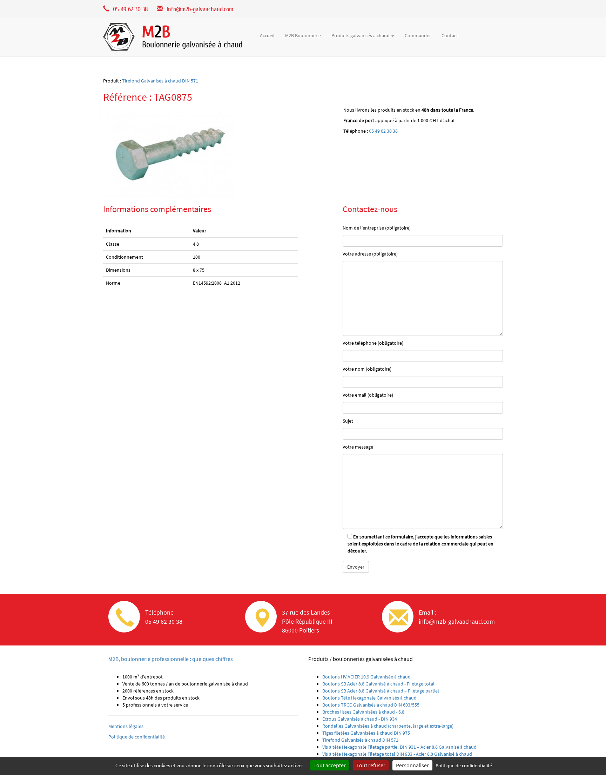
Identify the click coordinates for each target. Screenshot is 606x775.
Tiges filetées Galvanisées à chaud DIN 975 (366, 733)
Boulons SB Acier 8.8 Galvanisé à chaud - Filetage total (378, 684)
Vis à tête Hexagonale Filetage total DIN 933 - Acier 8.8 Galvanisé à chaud (397, 754)
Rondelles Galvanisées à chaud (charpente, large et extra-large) (387, 726)
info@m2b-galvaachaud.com (200, 9)
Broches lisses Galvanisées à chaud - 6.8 (363, 712)
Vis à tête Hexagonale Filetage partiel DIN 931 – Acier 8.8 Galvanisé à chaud (399, 747)
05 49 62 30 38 (383, 131)
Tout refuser (370, 765)
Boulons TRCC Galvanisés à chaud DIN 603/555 (370, 705)
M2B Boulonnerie (303, 35)
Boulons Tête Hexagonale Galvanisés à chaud (369, 698)
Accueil (267, 35)
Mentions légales (125, 726)
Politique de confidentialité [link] (464, 765)
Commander (418, 35)
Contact (450, 35)
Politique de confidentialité (136, 737)
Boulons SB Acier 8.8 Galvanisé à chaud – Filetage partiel (380, 691)
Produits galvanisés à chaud (361, 35)
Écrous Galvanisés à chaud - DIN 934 (359, 719)
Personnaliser (412, 765)
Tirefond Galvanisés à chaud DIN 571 (160, 81)
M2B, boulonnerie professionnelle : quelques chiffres (170, 658)
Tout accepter (330, 765)
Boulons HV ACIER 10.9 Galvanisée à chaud (366, 677)
